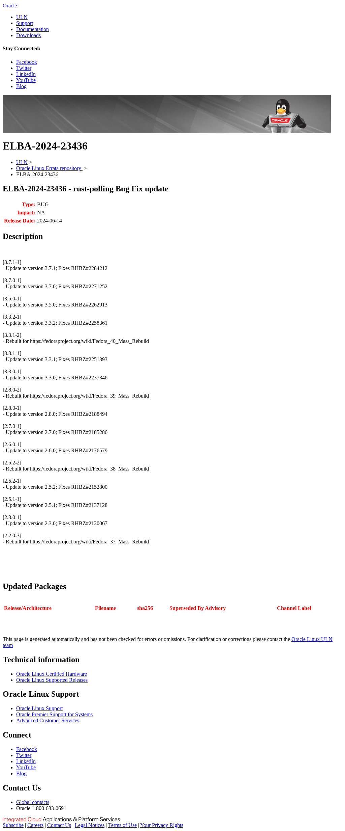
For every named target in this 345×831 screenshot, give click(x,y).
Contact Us (59, 825)
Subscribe (13, 825)
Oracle (10, 5)
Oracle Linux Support (39, 708)
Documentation (32, 29)
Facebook (26, 62)
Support (24, 23)
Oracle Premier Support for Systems (54, 714)
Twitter (23, 68)
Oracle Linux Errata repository (49, 168)
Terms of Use (122, 825)
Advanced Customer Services (47, 720)
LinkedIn (26, 74)
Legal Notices (89, 825)
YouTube (26, 80)
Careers (35, 825)
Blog (21, 86)
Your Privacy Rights (161, 825)
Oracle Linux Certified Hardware (51, 674)
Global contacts (32, 802)
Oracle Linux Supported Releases (52, 680)
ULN (22, 17)
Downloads (28, 35)
